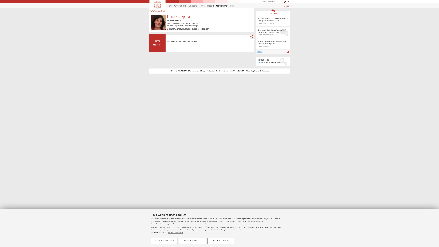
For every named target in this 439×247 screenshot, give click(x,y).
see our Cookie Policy (175, 232)
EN (288, 7)
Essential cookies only (164, 241)
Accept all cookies (220, 241)
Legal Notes (255, 71)
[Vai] (278, 1)
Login (260, 62)
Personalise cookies (192, 241)
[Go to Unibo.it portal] (157, 6)
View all (259, 52)
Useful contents (222, 6)
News (232, 6)
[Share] (252, 37)
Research (210, 6)
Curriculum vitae (180, 6)
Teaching (202, 6)
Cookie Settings (264, 71)
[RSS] (288, 52)
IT (284, 7)
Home (170, 6)
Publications (192, 6)
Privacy (248, 71)
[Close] (435, 213)
